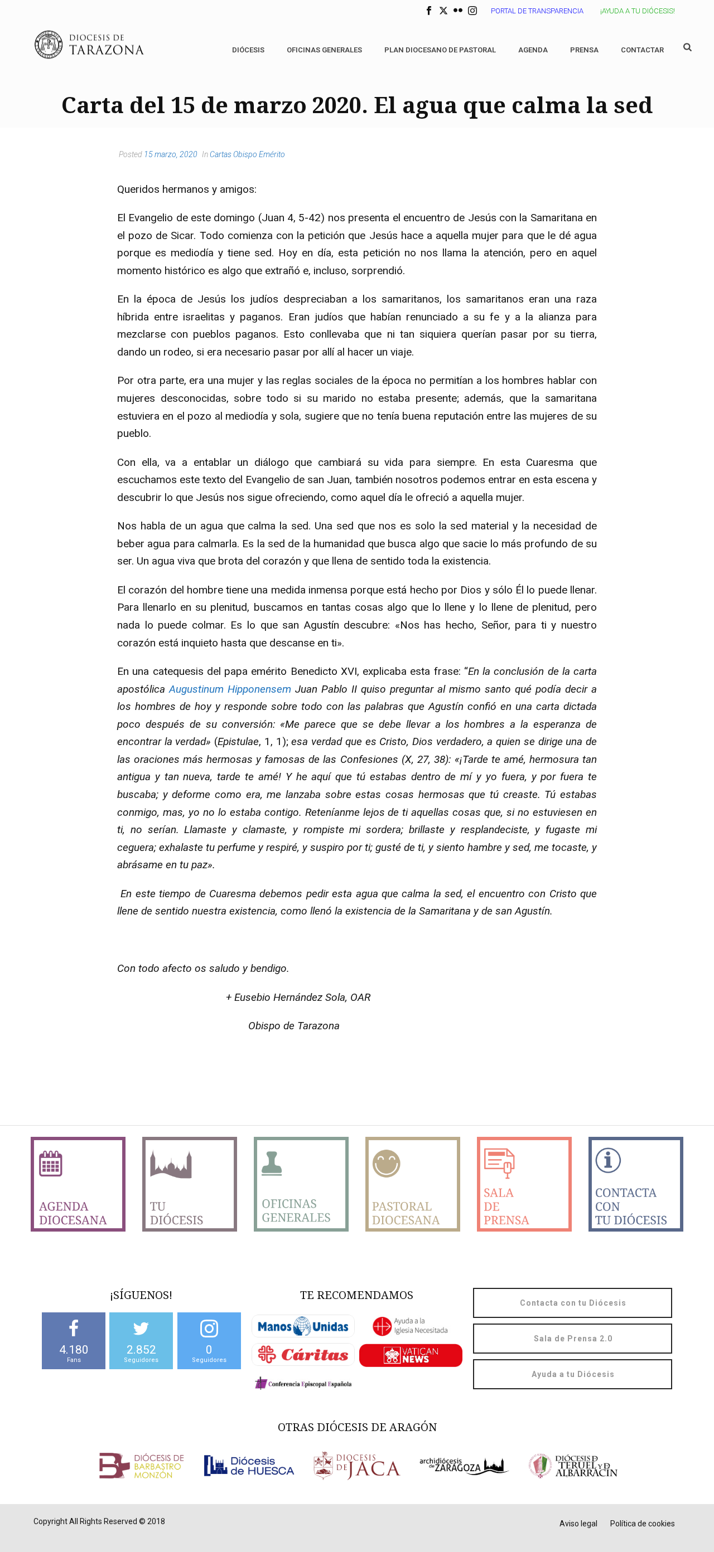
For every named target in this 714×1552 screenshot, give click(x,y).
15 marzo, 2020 (170, 154)
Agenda (533, 50)
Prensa (584, 50)
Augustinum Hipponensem (230, 689)
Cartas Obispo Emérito (247, 154)
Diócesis (248, 50)
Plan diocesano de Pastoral (440, 50)
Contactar (642, 50)
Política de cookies (642, 1523)
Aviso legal (578, 1523)
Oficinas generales (324, 50)
